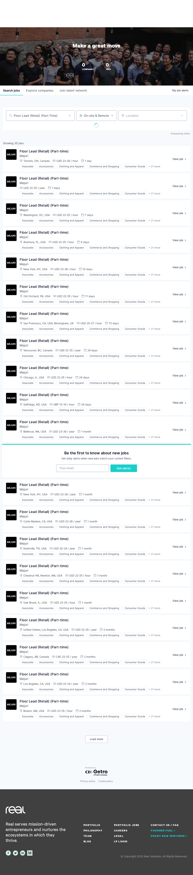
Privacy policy (87, 781)
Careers (121, 830)
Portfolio (91, 825)
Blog (87, 841)
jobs (11, 90)
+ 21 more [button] (154, 166)
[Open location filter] (182, 115)
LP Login (121, 841)
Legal (119, 836)
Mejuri (24, 156)
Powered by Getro (180, 133)
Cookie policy (105, 781)
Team (87, 836)
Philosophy (92, 830)
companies (39, 90)
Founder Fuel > (163, 830)
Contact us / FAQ (165, 825)
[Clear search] (70, 115)
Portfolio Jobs (126, 825)
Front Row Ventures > (169, 836)
